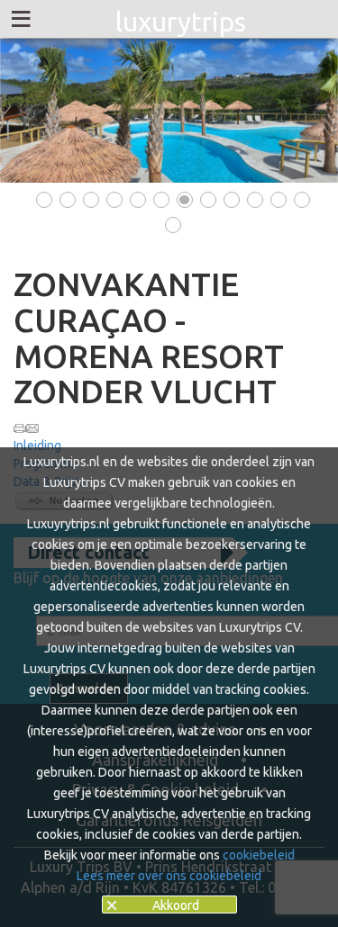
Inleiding (37, 445)
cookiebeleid (259, 855)
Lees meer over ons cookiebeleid (169, 875)
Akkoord (175, 905)
